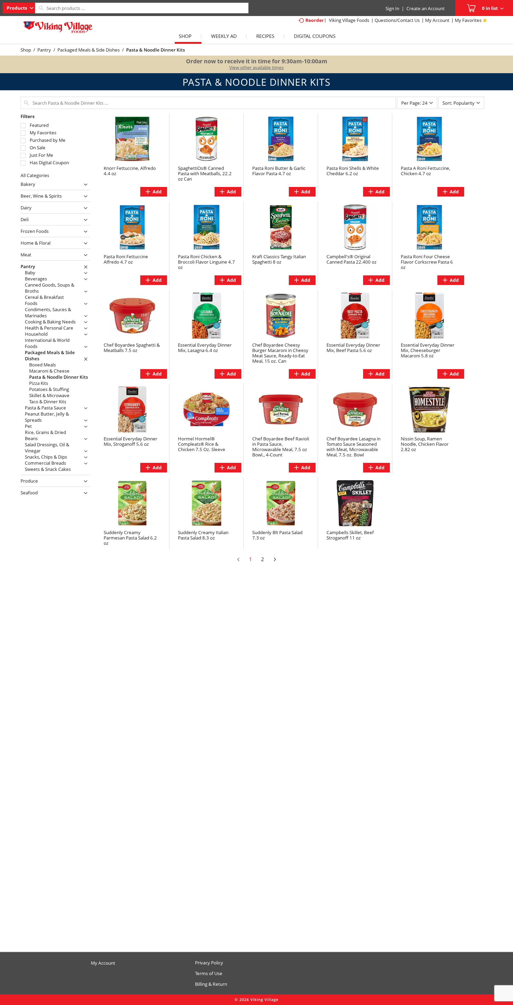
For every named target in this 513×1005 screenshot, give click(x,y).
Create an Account (425, 8)
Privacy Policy (209, 962)
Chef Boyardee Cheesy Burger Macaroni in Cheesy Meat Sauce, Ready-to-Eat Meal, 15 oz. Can (280, 353)
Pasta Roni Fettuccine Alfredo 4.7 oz (126, 259)
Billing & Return (211, 984)
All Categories (35, 175)
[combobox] (19, 8)
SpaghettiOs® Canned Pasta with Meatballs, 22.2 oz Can (205, 173)
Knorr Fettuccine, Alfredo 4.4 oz (130, 171)
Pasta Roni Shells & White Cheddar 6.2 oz (353, 171)
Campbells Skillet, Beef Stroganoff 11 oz (350, 535)
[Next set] (274, 559)
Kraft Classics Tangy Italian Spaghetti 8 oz (279, 259)
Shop (26, 50)
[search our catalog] (41, 8)
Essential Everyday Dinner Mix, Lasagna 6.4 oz (205, 347)
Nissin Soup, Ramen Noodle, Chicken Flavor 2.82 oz (425, 444)
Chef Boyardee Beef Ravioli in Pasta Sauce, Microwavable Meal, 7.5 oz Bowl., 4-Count (280, 447)
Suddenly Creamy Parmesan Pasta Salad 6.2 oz (130, 537)
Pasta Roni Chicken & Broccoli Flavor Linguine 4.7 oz (206, 261)
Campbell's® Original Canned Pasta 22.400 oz (351, 259)
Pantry (44, 50)
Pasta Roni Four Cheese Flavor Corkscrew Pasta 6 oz (427, 261)
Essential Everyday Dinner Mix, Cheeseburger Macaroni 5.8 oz (427, 350)
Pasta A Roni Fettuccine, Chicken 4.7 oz (425, 171)
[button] (84, 184)
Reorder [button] (314, 20)
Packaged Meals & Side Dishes (88, 50)
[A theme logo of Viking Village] (58, 29)
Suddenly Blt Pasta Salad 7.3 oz (277, 535)
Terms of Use (208, 973)
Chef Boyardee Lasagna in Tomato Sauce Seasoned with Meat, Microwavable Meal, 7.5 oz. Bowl (353, 447)
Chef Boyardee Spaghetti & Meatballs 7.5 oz (132, 347)
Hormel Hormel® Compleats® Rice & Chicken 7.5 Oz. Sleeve (201, 444)
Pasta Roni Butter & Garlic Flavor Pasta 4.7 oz (278, 171)
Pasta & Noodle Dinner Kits (155, 50)
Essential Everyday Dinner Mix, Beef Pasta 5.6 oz (353, 347)
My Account (103, 963)
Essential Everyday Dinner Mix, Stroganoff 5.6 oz (130, 441)
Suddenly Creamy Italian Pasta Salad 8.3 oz (203, 535)
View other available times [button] (256, 67)
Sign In (392, 8)
